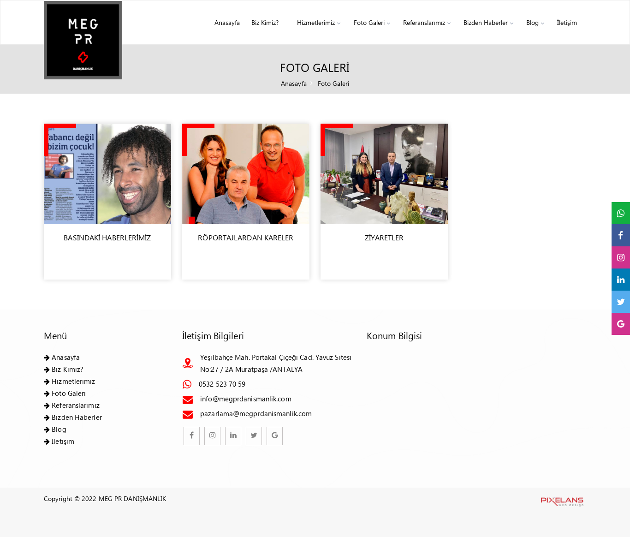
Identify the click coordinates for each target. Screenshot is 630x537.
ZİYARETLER (384, 237)
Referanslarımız (424, 22)
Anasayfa (227, 22)
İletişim (567, 22)
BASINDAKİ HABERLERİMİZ (107, 237)
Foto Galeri (369, 22)
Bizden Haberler (486, 22)
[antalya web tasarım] (561, 500)
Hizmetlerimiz (316, 22)
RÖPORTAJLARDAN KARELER (245, 237)
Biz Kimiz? (265, 22)
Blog (532, 22)
